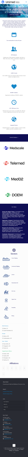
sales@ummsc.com (8, 419)
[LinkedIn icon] (14, 452)
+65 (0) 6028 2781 (7, 437)
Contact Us (6, 406)
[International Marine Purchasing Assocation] (11, 368)
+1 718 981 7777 (7, 418)
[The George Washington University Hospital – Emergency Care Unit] (3, 374)
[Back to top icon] (14, 445)
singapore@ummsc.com (8, 438)
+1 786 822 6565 (7, 423)
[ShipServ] (16, 368)
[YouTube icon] (13, 452)
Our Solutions (6, 401)
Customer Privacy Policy (7, 391)
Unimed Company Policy (7, 393)
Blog (4, 409)
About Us (5, 404)
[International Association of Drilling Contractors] (3, 368)
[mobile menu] (26, 2)
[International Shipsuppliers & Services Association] (7, 368)
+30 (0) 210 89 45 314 (8, 428)
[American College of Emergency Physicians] (20, 368)
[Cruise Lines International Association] (24, 368)
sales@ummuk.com (8, 434)
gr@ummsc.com (7, 429)
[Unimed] (10, 2)
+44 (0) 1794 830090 (8, 432)
